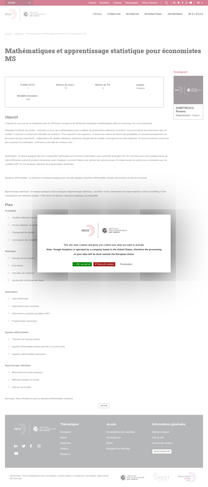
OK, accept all (83, 264)
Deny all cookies (105, 264)
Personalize (126, 264)
